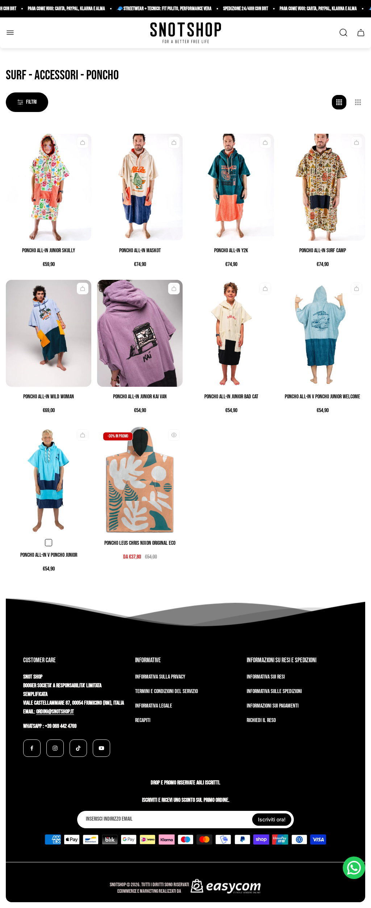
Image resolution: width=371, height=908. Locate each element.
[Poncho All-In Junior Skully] (48, 187)
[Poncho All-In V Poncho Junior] (48, 479)
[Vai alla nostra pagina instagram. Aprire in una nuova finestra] (55, 748)
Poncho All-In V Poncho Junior (48, 555)
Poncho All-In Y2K (231, 250)
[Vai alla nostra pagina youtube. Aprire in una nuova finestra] (101, 748)
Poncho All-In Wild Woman (48, 396)
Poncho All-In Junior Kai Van (140, 396)
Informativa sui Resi (266, 676)
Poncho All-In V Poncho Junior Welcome (322, 396)
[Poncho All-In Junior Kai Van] (140, 333)
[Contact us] (354, 868)
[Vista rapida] (82, 142)
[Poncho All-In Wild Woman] (48, 333)
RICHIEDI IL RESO (261, 720)
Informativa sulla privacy (160, 676)
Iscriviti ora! (271, 819)
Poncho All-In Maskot (140, 250)
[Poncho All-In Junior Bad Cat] (231, 333)
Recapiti (142, 720)
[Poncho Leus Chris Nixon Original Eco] (140, 479)
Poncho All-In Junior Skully (48, 250)
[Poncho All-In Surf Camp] (322, 187)
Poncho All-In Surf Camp (322, 250)
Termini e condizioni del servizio (166, 691)
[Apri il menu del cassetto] (10, 32)
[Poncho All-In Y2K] (231, 187)
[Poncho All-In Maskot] (140, 187)
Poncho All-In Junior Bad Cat (231, 396)
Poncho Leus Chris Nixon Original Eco (139, 543)
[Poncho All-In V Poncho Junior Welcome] (322, 333)
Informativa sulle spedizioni (274, 691)
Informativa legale (153, 705)
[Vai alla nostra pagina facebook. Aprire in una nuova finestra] (32, 748)
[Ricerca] (343, 33)
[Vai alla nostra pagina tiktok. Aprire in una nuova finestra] (78, 748)
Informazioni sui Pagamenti (273, 705)
